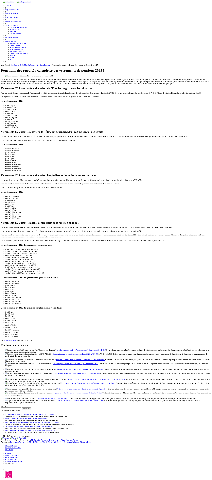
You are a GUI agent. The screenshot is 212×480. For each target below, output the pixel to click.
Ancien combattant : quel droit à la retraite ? (53, 399)
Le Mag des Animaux (17, 442)
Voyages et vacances (17, 51)
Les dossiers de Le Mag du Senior (23, 65)
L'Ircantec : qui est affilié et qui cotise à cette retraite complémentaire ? (80, 360)
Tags (63, 440)
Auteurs (69, 440)
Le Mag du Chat (32, 442)
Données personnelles (13, 448)
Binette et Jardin (85, 442)
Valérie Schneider (10, 341)
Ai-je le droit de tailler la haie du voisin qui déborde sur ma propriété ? (29, 414)
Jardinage (13, 55)
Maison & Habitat (11, 13)
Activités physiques (16, 49)
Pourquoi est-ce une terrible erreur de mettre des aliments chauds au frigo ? (31, 430)
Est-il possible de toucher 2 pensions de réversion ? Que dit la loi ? (77, 373)
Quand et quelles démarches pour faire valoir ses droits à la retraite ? (78, 393)
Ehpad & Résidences (12, 9)
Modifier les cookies (12, 455)
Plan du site (9, 450)
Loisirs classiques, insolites (19, 53)
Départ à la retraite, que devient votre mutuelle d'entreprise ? (26, 418)
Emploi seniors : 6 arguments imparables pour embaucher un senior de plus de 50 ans (96, 379)
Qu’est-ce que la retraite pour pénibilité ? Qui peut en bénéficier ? (75, 364)
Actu (58, 440)
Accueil (8, 6)
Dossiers (52, 440)
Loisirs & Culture (11, 41)
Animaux (13, 57)
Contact (75, 440)
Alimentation (14, 29)
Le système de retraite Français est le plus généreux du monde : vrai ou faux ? (88, 383)
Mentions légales (11, 446)
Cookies (8, 453)
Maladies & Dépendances (19, 27)
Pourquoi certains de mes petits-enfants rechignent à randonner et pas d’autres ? (32, 422)
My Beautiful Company (39, 440)
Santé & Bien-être (11, 25)
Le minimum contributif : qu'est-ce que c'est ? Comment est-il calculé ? (81, 350)
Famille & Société (11, 37)
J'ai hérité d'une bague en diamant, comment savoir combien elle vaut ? (30, 426)
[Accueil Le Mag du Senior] (24, 2)
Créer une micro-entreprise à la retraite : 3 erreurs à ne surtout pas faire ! (82, 389)
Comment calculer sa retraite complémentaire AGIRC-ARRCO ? (75, 354)
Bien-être (13, 31)
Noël (11, 59)
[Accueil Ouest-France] (8, 2)
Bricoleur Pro (58, 442)
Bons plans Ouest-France (14, 461)
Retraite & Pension (11, 17)
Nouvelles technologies (18, 47)
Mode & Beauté (15, 33)
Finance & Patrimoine (13, 21)
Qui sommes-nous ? (12, 457)
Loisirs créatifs (15, 45)
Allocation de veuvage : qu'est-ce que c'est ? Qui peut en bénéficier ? (79, 369)
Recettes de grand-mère (18, 43)
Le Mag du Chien (46, 442)
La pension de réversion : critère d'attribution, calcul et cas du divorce (80, 401)
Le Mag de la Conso (71, 442)
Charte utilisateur (11, 459)
